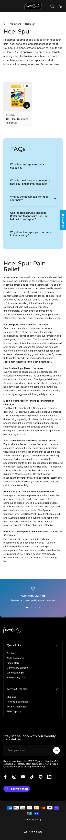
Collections (15, 24)
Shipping (11, 697)
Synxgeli (10, 115)
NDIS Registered (15, 658)
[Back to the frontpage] (4, 23)
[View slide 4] (39, 608)
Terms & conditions (17, 706)
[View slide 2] (31, 608)
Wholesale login (15, 672)
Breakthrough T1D (16, 677)
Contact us (12, 653)
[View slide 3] (35, 608)
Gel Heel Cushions (17, 119)
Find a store (13, 663)
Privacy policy (14, 711)
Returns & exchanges (18, 701)
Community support (17, 667)
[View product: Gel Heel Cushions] (26, 105)
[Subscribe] (56, 750)
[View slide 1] (27, 608)
